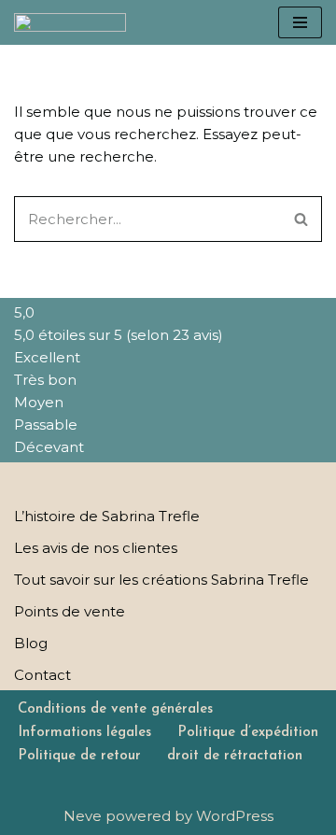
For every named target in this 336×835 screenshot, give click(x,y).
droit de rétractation (234, 756)
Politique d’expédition (247, 733)
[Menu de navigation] (300, 22)
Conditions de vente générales (115, 709)
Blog (31, 643)
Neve (82, 816)
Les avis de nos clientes (95, 548)
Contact (42, 675)
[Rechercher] (301, 219)
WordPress (234, 816)
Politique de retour (79, 756)
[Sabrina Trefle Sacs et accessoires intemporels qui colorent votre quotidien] (70, 22)
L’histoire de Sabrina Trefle (107, 516)
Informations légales (84, 733)
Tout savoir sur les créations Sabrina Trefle (161, 579)
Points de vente (69, 611)
